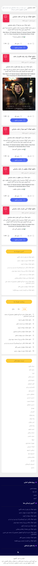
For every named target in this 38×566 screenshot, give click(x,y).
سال (13, 309)
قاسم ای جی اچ (30, 387)
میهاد (33, 440)
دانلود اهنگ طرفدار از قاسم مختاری (23, 331)
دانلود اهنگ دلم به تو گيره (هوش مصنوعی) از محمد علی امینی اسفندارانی (19, 282)
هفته (24, 309)
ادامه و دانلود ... (17, 48)
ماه (18, 309)
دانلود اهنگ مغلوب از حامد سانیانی (24, 169)
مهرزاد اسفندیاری (30, 443)
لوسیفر (32, 461)
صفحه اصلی (33, 488)
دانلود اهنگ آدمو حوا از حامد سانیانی (23, 129)
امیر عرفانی (31, 422)
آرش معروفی (31, 384)
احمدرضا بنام (31, 454)
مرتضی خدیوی (30, 450)
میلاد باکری (31, 366)
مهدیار (32, 408)
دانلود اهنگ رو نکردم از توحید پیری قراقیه (23, 290)
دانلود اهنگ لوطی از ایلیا (26, 320)
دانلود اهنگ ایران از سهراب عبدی (25, 260)
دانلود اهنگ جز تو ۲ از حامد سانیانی (24, 17)
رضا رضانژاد (31, 415)
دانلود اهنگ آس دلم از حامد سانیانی (23, 209)
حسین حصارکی (30, 405)
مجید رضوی (31, 429)
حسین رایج (31, 391)
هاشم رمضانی (31, 457)
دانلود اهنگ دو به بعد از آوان (26, 274)
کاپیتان (32, 412)
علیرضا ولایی (31, 380)
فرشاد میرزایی (30, 447)
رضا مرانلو (32, 419)
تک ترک (29, 43)
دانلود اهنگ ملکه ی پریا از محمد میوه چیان (23, 271)
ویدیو (35, 495)
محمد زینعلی (31, 433)
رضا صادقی (31, 426)
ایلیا (33, 373)
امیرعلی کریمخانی (29, 464)
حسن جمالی (31, 377)
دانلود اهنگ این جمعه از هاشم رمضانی (24, 278)
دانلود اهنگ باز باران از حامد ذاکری (25, 257)
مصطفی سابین (30, 394)
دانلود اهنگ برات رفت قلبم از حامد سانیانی (24, 57)
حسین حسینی (30, 398)
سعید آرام (31, 370)
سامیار (32, 468)
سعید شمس (31, 436)
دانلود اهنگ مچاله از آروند (27, 264)
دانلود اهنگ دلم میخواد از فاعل (24, 335)
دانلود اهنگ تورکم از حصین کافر (26, 286)
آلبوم (35, 498)
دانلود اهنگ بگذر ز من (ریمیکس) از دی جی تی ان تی (20, 267)
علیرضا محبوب (30, 401)
